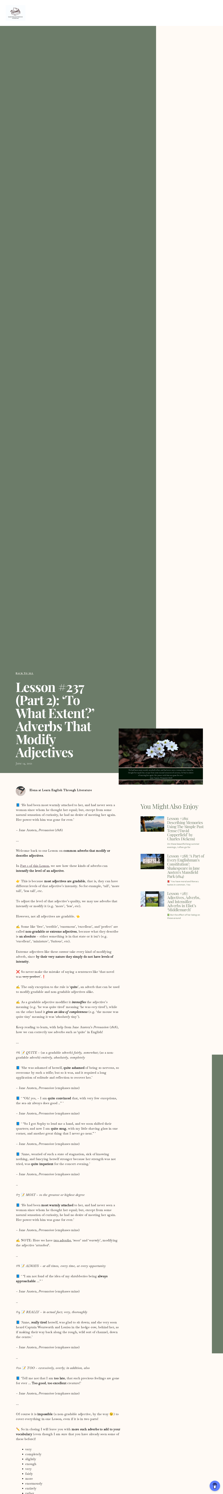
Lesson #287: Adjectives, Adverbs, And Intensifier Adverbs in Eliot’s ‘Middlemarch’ (183, 901)
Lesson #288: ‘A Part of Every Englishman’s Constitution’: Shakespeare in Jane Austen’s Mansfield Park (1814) (185, 866)
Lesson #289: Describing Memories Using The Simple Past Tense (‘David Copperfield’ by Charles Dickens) (185, 828)
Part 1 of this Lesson (34, 866)
